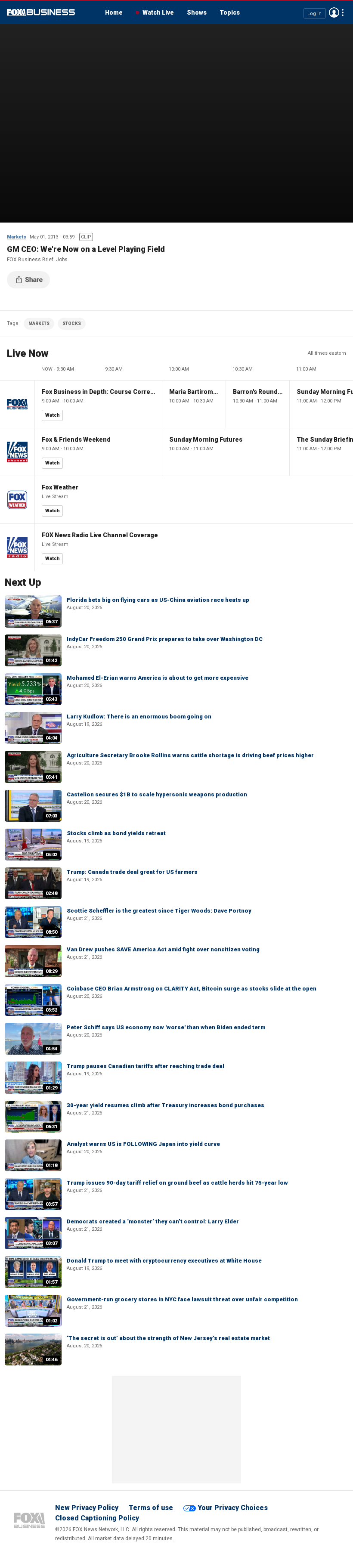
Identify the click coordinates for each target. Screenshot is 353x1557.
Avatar (334, 12)
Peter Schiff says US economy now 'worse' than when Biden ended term (166, 1027)
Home (114, 12)
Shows (197, 12)
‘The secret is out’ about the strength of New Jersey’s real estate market (168, 1338)
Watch (52, 415)
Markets (16, 237)
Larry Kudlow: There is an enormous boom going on (139, 716)
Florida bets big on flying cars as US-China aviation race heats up (158, 600)
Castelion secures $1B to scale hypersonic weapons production (157, 794)
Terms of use (151, 1508)
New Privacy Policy (86, 1508)
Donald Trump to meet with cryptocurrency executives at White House (164, 1260)
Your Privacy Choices (233, 1508)
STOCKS (71, 323)
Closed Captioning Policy (97, 1518)
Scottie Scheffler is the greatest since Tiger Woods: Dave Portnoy (159, 910)
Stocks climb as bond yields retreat (116, 833)
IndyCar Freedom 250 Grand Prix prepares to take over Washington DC (165, 639)
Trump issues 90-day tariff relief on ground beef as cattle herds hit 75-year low (177, 1182)
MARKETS (39, 323)
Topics (230, 12)
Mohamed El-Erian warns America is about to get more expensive (157, 678)
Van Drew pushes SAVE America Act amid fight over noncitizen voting (163, 949)
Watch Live (158, 12)
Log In (314, 13)
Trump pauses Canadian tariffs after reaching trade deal (145, 1066)
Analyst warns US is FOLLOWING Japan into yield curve (143, 1144)
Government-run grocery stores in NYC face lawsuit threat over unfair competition (182, 1299)
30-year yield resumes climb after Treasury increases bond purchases (165, 1105)
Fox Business (41, 12)
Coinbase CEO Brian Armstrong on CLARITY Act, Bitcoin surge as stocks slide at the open (191, 988)
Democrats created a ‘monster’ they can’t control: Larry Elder (153, 1221)
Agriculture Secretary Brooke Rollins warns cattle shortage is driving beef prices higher (190, 755)
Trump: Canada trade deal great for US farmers (132, 872)
